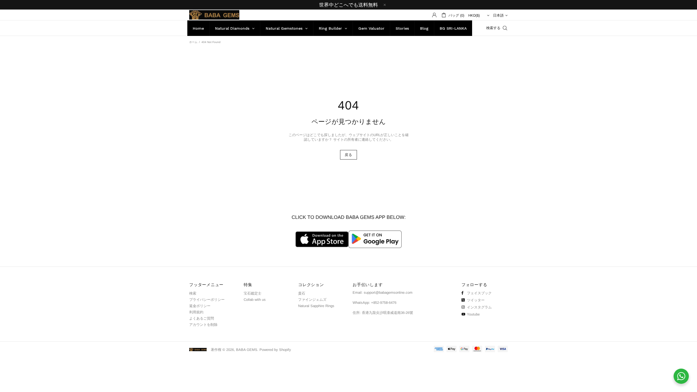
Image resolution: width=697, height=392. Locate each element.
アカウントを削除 (203, 325)
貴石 (301, 293)
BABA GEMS (214, 15)
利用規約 (196, 312)
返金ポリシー (199, 306)
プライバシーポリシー (207, 300)
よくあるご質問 (201, 318)
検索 (192, 293)
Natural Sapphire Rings (316, 306)
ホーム (193, 42)
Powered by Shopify (275, 350)
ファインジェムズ (312, 300)
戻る (348, 155)
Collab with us (255, 300)
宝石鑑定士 (252, 293)
